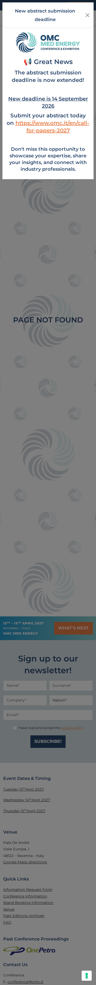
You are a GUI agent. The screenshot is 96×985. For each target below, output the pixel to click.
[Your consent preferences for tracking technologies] (87, 976)
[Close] (87, 15)
